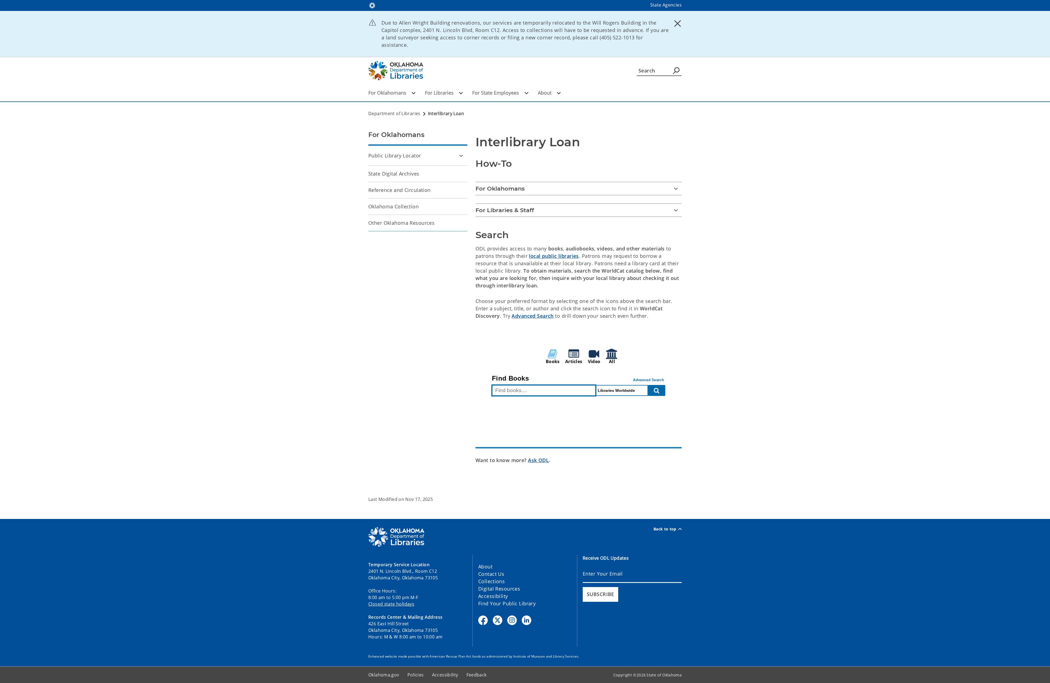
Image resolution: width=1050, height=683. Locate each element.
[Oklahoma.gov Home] (372, 5)
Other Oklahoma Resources (401, 223)
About (545, 92)
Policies (415, 675)
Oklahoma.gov (383, 675)
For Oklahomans (387, 92)
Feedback (476, 675)
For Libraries (439, 92)
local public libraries (554, 256)
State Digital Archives (393, 173)
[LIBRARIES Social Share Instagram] (512, 620)
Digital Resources (499, 588)
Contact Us (491, 574)
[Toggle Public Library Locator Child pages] (461, 155)
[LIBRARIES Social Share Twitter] (497, 620)
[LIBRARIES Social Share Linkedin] (526, 620)
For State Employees (495, 92)
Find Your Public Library (507, 603)
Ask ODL (538, 460)
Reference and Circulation (399, 190)
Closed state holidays (391, 604)
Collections (491, 581)
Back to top (665, 529)
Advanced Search (532, 316)
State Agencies (666, 5)
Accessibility (493, 596)
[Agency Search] (676, 70)
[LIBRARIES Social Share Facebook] (483, 620)
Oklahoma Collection (393, 206)
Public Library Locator (394, 155)
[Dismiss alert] (677, 23)
